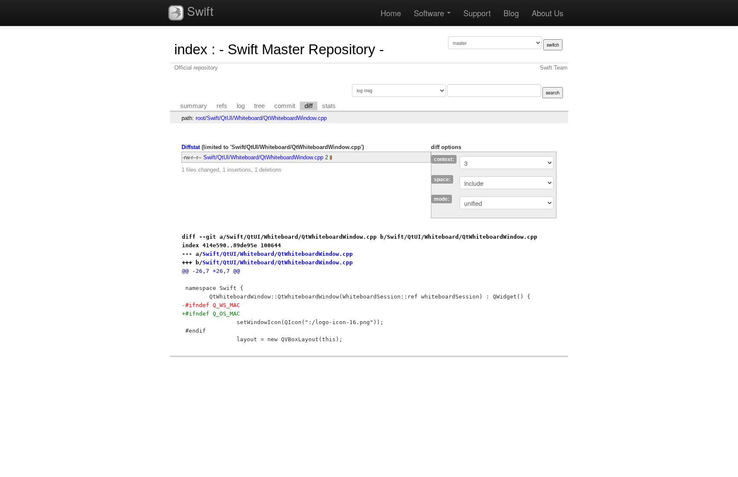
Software (430, 12)
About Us (547, 12)
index (191, 49)
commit (284, 105)
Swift (199, 10)
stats (329, 105)
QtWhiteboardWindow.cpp (295, 118)
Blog (511, 12)
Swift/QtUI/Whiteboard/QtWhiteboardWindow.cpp (263, 157)
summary (193, 105)
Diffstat (191, 147)
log (241, 105)
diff (309, 105)
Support (477, 12)
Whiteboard (248, 118)
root (200, 118)
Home (391, 12)
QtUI (226, 118)
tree (259, 105)
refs (222, 105)
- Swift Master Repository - (301, 49)
